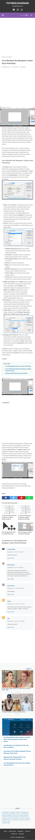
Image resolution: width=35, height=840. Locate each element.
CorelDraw (5, 812)
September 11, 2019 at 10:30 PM (15, 604)
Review (27, 819)
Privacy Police (12, 831)
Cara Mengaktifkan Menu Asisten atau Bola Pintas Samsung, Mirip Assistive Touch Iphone (16, 739)
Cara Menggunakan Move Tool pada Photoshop (18, 366)
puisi (22, 819)
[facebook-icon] (13, 10)
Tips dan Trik (6, 822)
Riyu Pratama (11, 565)
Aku (8, 618)
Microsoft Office (7, 816)
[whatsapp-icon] (21, 10)
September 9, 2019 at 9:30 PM (15, 567)
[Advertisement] (17, 37)
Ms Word (5, 819)
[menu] (4, 15)
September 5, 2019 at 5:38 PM (15, 552)
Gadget (12, 812)
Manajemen (25, 812)
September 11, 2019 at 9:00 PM (15, 588)
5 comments (22, 67)
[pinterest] (21, 497)
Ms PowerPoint (24, 816)
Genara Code (10, 585)
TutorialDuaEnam (17, 3)
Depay (9, 601)
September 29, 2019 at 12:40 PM (15, 621)
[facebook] (6, 497)
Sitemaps (21, 834)
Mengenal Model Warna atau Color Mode (16, 373)
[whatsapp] (29, 497)
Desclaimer (20, 831)
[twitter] (14, 497)
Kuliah (18, 812)
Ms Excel (15, 816)
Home (5, 831)
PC (10, 819)
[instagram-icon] (17, 10)
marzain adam (11, 549)
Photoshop (16, 819)
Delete (12, 558)
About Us (27, 831)
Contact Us (14, 834)
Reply (8, 558)
